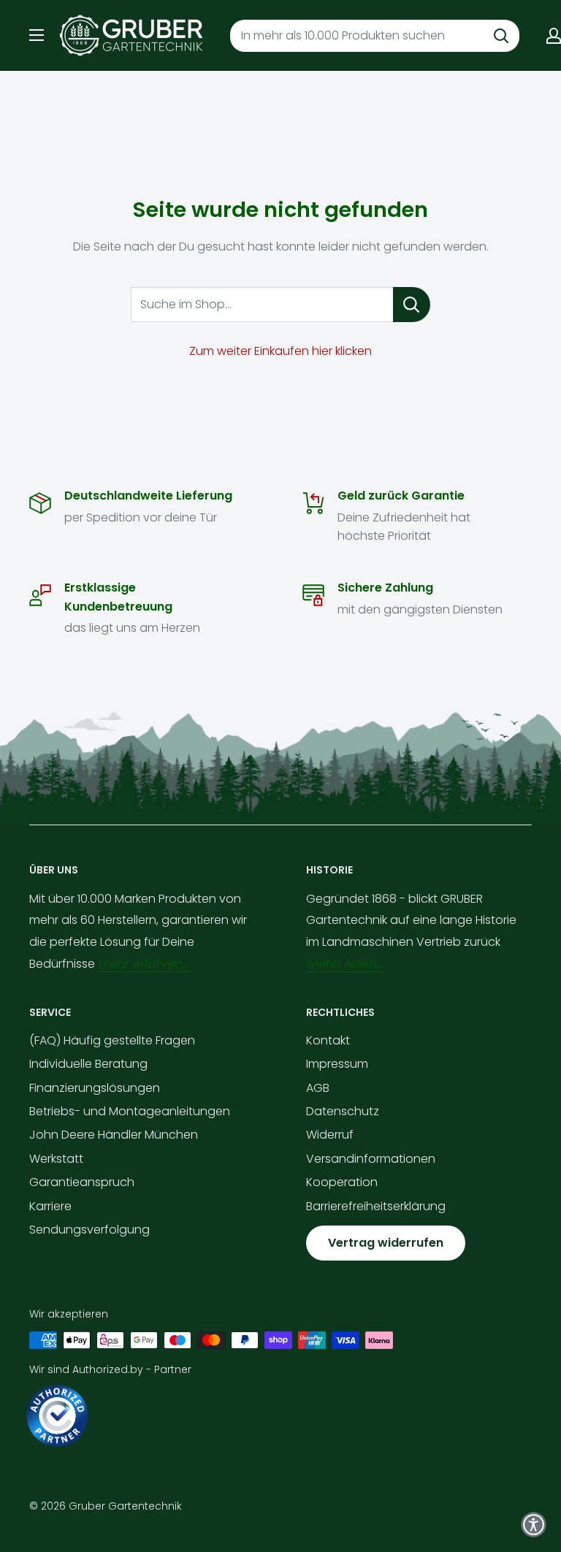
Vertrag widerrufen (385, 1242)
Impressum (337, 1063)
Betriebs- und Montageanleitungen (129, 1111)
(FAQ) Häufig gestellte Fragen (112, 1040)
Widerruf (330, 1134)
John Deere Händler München (113, 1134)
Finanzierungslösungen (94, 1087)
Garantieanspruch (81, 1182)
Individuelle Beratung (88, 1063)
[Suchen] (501, 36)
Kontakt (328, 1040)
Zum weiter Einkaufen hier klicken (280, 351)
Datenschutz (342, 1111)
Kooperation (342, 1182)
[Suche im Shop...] (411, 304)
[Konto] (553, 36)
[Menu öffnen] (36, 35)
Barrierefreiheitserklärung (376, 1206)
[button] (533, 1524)
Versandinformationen (370, 1158)
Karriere (50, 1206)
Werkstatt (56, 1158)
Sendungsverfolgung (89, 1229)
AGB (317, 1087)
